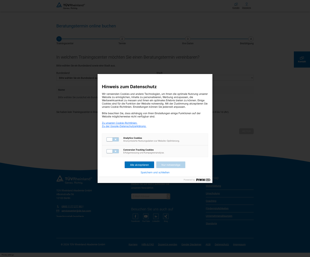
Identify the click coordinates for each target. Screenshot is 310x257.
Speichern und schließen (155, 172)
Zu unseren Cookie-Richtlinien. (119, 122)
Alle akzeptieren (139, 164)
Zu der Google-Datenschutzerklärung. (124, 126)
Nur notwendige (170, 164)
